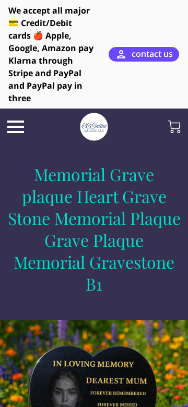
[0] (174, 127)
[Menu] (15, 127)
